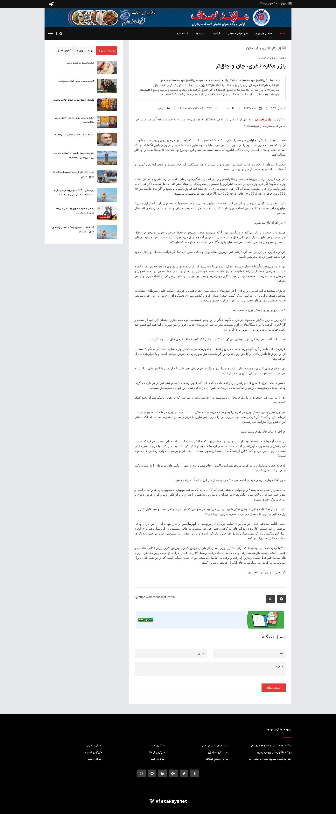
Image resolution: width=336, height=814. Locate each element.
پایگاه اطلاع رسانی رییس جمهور (274, 752)
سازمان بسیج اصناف (217, 759)
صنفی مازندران (264, 33)
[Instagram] (270, 599)
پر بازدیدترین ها (106, 50)
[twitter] (184, 773)
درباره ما (200, 33)
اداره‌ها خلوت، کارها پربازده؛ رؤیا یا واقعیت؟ (73, 135)
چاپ (161, 108)
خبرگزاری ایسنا (157, 752)
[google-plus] (173, 773)
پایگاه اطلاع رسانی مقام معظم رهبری (271, 745)
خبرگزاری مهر (95, 759)
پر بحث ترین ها (84, 50)
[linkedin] (162, 773)
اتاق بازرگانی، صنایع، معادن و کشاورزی (270, 759)
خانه (282, 33)
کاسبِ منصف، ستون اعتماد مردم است (76, 81)
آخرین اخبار (64, 50)
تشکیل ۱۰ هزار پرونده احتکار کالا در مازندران (73, 100)
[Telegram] (281, 599)
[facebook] (194, 773)
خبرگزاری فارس (94, 745)
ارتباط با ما (182, 33)
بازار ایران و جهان (238, 33)
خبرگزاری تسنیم (93, 752)
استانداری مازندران (218, 752)
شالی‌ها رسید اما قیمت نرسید (80, 63)
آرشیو (216, 33)
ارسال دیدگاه (273, 687)
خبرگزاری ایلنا (158, 759)
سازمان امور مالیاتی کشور (214, 745)
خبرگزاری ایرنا (158, 745)
